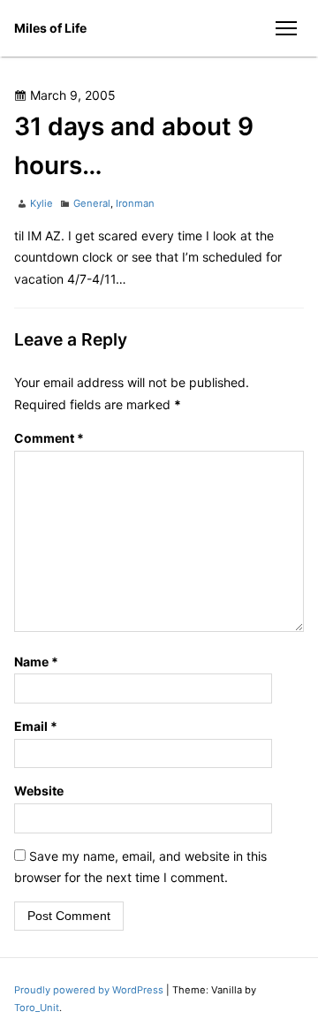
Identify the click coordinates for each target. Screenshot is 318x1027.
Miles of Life (50, 27)
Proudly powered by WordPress (90, 990)
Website (39, 790)
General (91, 203)
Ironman (135, 203)
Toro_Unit (36, 1007)
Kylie (41, 203)
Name (36, 661)
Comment (49, 437)
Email (35, 726)
